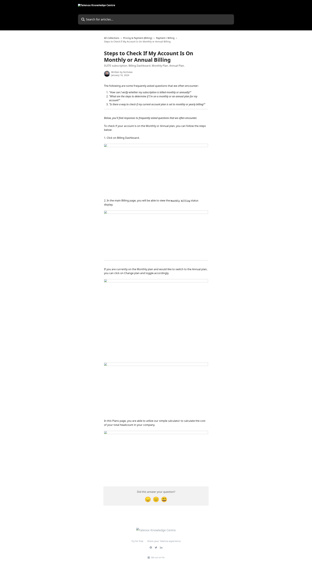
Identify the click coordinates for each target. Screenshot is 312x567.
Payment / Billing (165, 37)
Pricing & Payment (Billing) (137, 37)
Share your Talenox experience (164, 541)
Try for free (137, 541)
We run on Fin (158, 557)
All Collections (111, 37)
